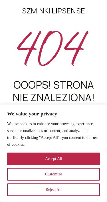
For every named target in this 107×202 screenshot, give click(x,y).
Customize (53, 174)
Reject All (54, 189)
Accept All (53, 159)
